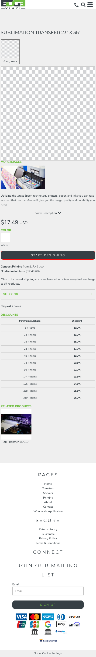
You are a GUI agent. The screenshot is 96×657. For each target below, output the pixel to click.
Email (15, 584)
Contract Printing (11, 266)
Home (48, 484)
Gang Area (10, 61)
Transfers (48, 488)
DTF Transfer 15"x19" (16, 442)
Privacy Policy (48, 538)
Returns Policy (48, 529)
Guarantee (48, 534)
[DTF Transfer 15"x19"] (16, 424)
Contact (48, 507)
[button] (83, 4)
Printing (48, 498)
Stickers (48, 493)
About (48, 502)
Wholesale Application (48, 511)
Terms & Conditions (48, 543)
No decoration (9, 271)
